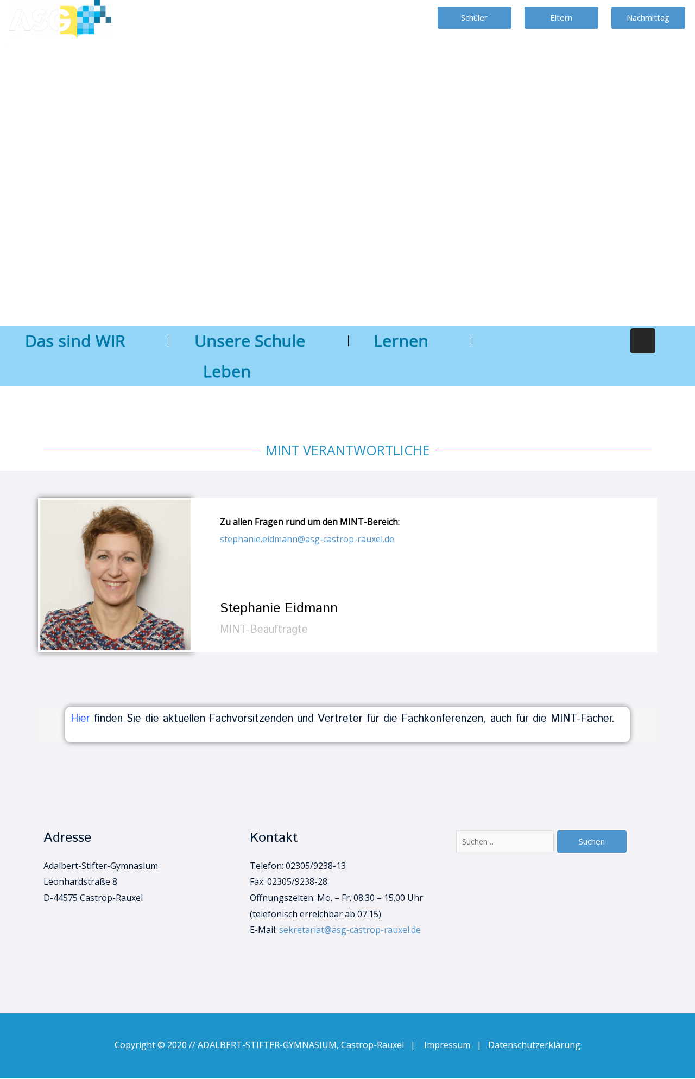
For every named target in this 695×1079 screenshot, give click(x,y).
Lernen (401, 340)
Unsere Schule (249, 340)
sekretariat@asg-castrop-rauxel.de (350, 930)
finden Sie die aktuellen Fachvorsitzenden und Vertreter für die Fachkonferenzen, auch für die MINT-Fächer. (354, 719)
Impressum (450, 1045)
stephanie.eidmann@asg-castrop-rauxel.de (307, 539)
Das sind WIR (75, 340)
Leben (227, 371)
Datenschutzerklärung (534, 1045)
